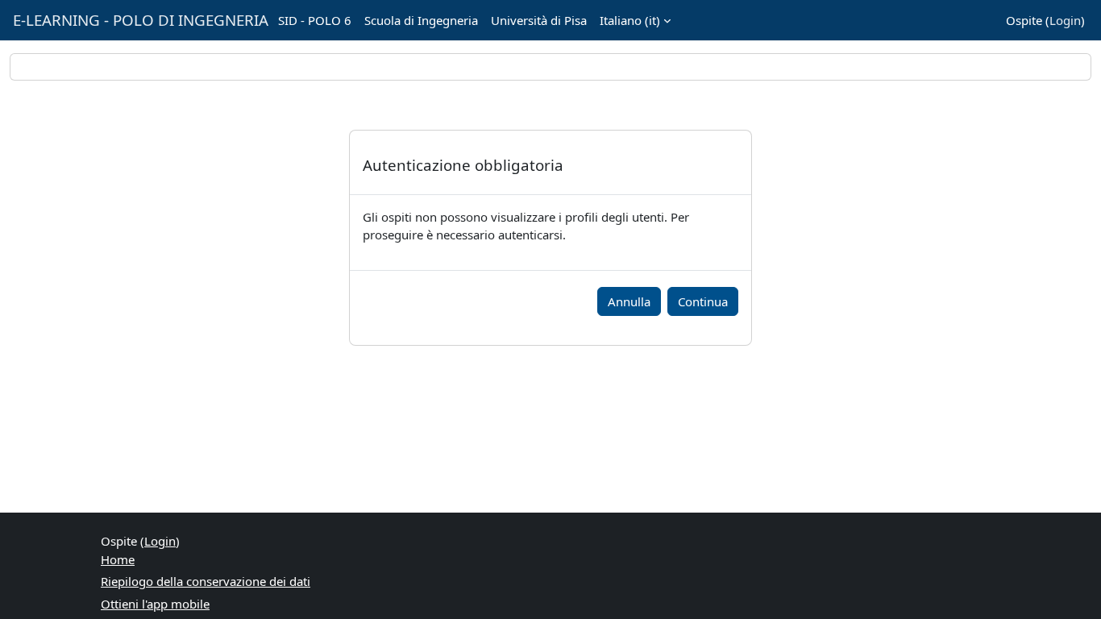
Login (1065, 20)
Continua (703, 301)
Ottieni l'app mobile (155, 604)
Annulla (629, 301)
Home (118, 559)
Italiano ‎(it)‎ (630, 20)
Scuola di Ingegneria (421, 20)
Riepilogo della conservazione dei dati (205, 581)
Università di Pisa (539, 20)
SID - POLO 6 (314, 20)
